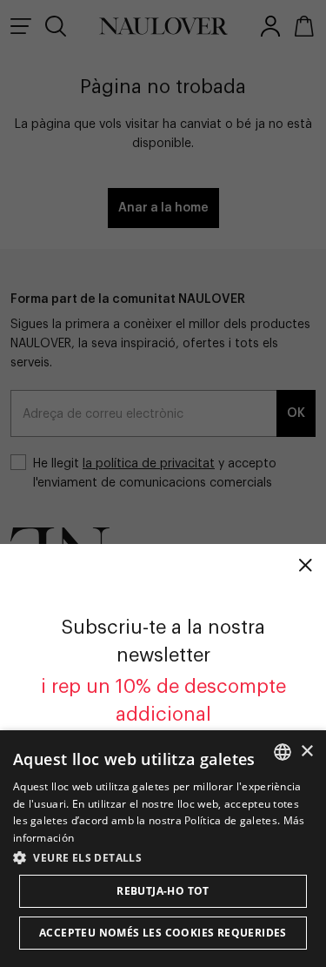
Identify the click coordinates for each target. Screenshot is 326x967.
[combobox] (282, 752)
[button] (163, 857)
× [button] (306, 751)
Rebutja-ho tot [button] (163, 890)
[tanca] (305, 565)
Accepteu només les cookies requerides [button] (163, 932)
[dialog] (163, 848)
